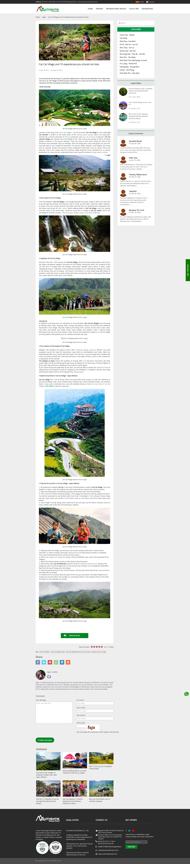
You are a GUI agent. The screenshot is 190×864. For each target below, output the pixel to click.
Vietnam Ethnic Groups (116, 9)
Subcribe (131, 846)
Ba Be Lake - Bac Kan (128, 51)
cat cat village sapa (58, 652)
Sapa (67, 137)
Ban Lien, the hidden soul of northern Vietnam (99, 800)
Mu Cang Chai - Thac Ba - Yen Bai (132, 54)
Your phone (81, 715)
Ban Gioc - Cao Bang (127, 57)
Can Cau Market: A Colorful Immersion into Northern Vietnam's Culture (73, 801)
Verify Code (81, 723)
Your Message (41, 700)
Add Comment (46, 740)
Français (151, 2)
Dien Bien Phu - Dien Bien (130, 73)
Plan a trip (134, 9)
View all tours (74, 635)
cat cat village (44, 652)
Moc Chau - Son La (127, 47)
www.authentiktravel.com (107, 854)
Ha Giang (123, 38)
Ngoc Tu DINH (58, 70)
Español (141, 2)
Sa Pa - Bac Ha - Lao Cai (129, 44)
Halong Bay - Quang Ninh (129, 67)
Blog (44, 17)
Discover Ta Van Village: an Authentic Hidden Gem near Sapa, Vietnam (46, 775)
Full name (80, 700)
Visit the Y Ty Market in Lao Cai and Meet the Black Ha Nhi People (47, 801)
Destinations (147, 9)
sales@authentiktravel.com (89, 2)
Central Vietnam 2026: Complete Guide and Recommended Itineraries (140, 91)
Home (90, 9)
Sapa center (62, 208)
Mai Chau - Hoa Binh (128, 41)
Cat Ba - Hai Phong (127, 70)
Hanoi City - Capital (127, 35)
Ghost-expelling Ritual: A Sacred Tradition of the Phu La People (74, 772)
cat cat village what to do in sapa (78, 652)
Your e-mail (81, 708)
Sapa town (63, 132)
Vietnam (99, 9)
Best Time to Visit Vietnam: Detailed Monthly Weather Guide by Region (138, 116)
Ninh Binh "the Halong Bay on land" (133, 60)
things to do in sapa (98, 652)
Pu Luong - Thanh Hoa (128, 63)
